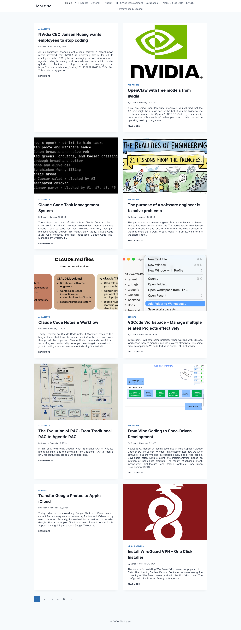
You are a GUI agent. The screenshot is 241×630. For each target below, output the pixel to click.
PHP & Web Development (129, 3)
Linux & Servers (136, 546)
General (132, 317)
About (108, 3)
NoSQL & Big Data (173, 3)
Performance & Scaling (130, 9)
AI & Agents (81, 3)
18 (64, 598)
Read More (45, 76)
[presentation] (165, 51)
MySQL (190, 3)
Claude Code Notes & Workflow (68, 322)
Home (68, 3)
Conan (44, 46)
